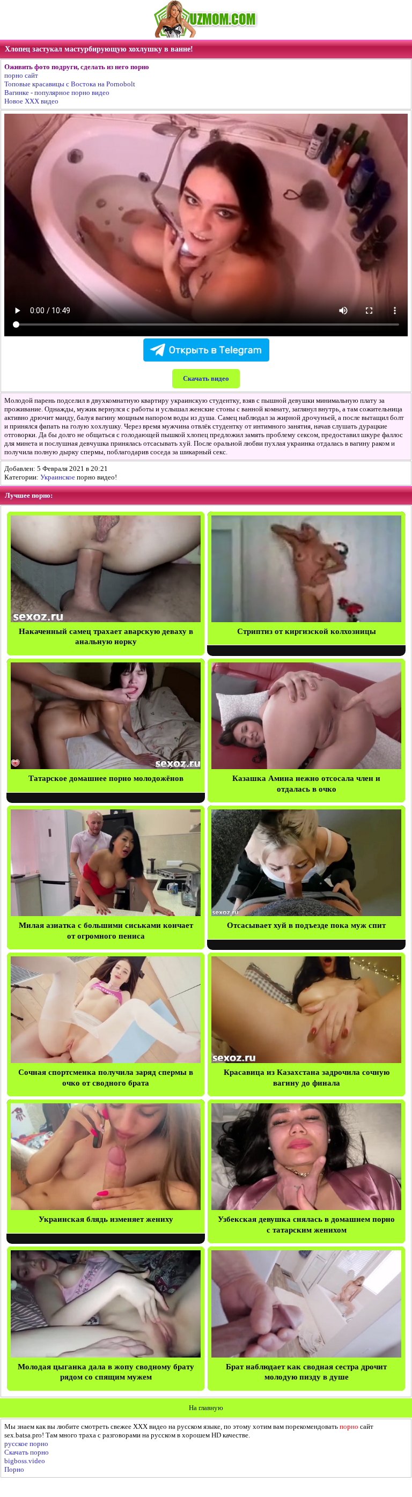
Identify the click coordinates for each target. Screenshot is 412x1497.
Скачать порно (26, 1452)
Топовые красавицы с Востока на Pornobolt (69, 84)
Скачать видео (206, 378)
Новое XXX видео (31, 101)
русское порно (26, 1444)
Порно (14, 1469)
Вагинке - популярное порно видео (56, 93)
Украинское (57, 477)
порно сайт (21, 75)
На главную (206, 1408)
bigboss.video (24, 1461)
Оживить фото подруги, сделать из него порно (76, 67)
